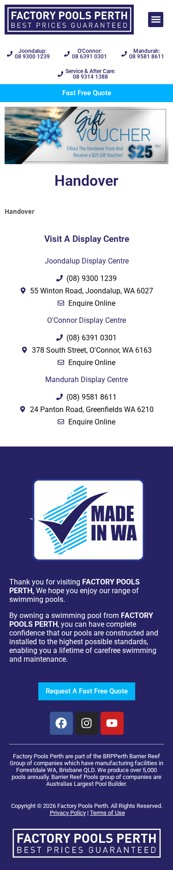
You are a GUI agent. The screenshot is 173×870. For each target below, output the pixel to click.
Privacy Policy (68, 812)
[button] (155, 19)
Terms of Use (107, 812)
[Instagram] (86, 723)
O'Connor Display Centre (86, 320)
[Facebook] (61, 723)
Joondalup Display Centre (87, 261)
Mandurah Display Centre (86, 379)
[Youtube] (112, 723)
